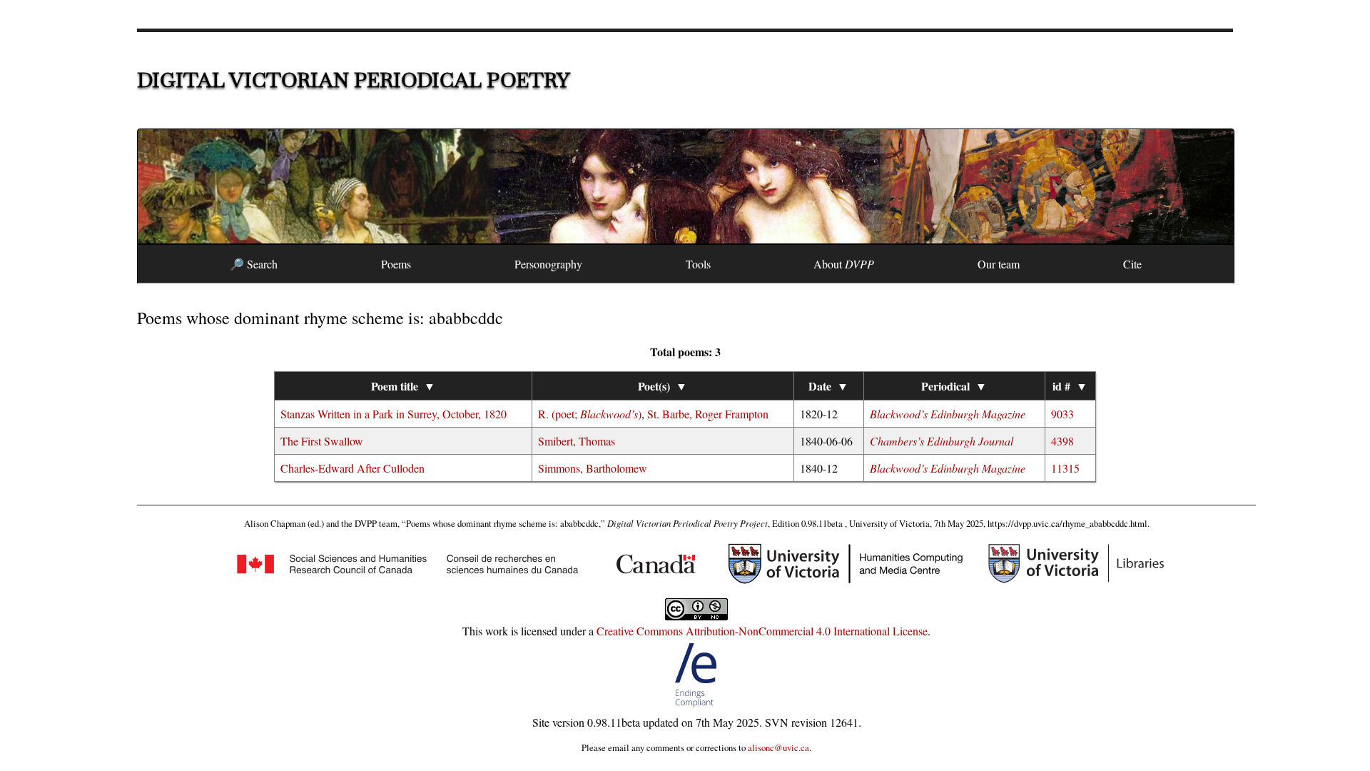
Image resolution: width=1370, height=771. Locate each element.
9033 (1062, 413)
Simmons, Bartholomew (592, 467)
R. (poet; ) (589, 413)
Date (828, 386)
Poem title (403, 386)
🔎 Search (254, 263)
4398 (1062, 440)
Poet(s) (662, 386)
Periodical (954, 386)
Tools (698, 263)
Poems (396, 263)
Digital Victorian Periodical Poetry (353, 80)
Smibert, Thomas (576, 440)
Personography (548, 263)
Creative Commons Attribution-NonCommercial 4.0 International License (762, 630)
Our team (999, 263)
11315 (1065, 467)
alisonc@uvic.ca (778, 747)
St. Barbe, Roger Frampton (707, 413)
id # (1069, 386)
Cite (1132, 263)
